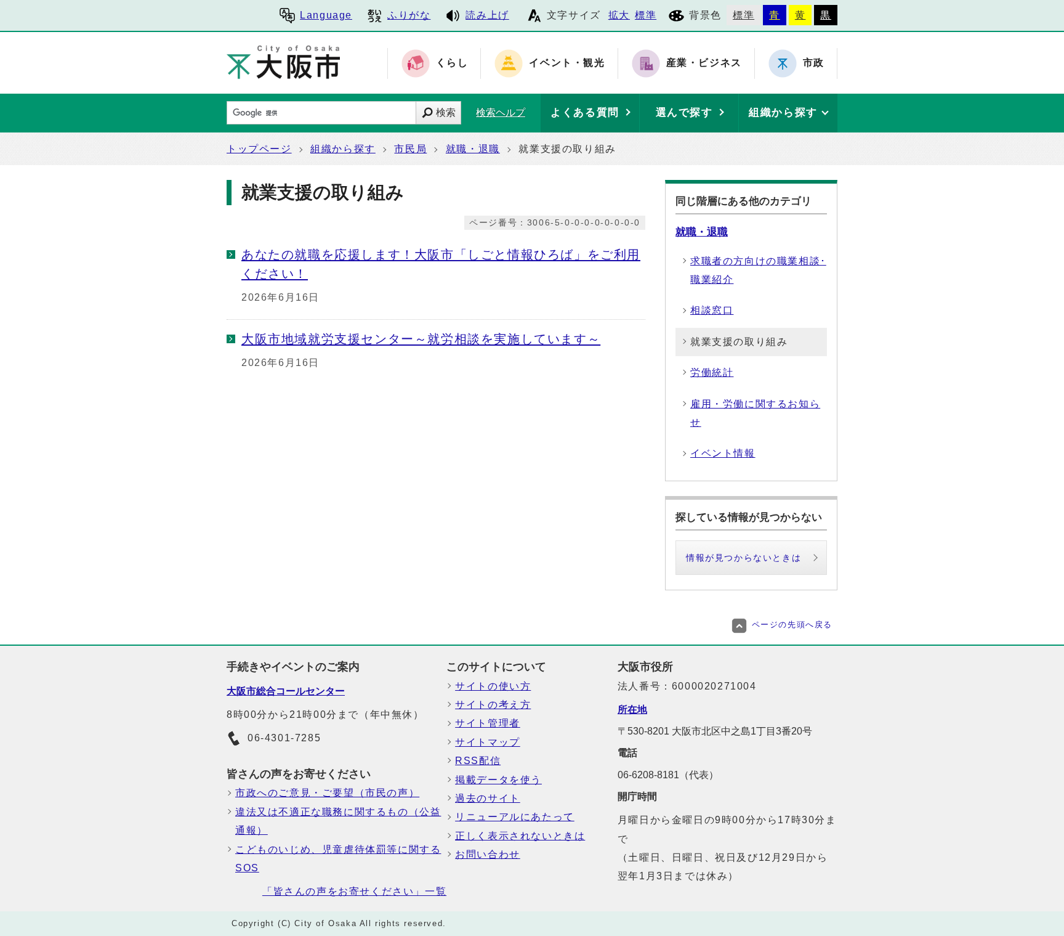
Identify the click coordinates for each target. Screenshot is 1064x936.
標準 (645, 15)
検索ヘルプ (500, 112)
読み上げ (487, 15)
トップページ (259, 149)
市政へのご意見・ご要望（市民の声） (327, 792)
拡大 (619, 15)
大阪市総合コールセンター (286, 691)
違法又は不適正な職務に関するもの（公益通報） (338, 821)
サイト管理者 (487, 723)
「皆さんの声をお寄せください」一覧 (354, 891)
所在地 (632, 709)
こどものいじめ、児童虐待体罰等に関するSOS (338, 858)
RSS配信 (478, 760)
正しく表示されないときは (520, 836)
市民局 (410, 149)
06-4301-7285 (284, 738)
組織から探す (343, 149)
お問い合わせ (487, 854)
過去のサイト (487, 798)
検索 (446, 112)
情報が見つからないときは (743, 558)
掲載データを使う (498, 780)
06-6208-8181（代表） (668, 775)
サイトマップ (487, 742)
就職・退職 (473, 149)
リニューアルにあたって (514, 817)
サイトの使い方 (493, 686)
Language (326, 15)
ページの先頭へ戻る (792, 624)
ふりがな (408, 15)
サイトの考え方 (493, 704)
